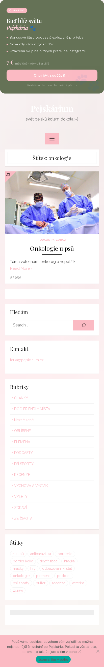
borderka (65, 554)
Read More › (21, 268)
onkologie (21, 576)
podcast (63, 576)
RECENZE (22, 475)
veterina (78, 583)
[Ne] (97, 651)
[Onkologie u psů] (52, 202)
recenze (58, 583)
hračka (69, 561)
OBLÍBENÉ (22, 431)
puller (40, 583)
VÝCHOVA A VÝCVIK (31, 486)
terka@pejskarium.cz (27, 360)
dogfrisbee (49, 561)
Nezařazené (24, 420)
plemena (43, 576)
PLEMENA (22, 442)
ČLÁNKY (21, 398)
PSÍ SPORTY (24, 464)
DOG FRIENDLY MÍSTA (32, 409)
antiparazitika (40, 554)
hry (33, 568)
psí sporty (21, 583)
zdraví (18, 590)
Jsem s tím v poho (53, 659)
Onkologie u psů (52, 248)
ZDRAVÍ (61, 239)
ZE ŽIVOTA (23, 519)
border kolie (23, 561)
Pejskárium (52, 108)
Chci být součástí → (52, 75)
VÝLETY (21, 497)
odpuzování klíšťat (57, 568)
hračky (18, 568)
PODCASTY (46, 239)
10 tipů (18, 554)
